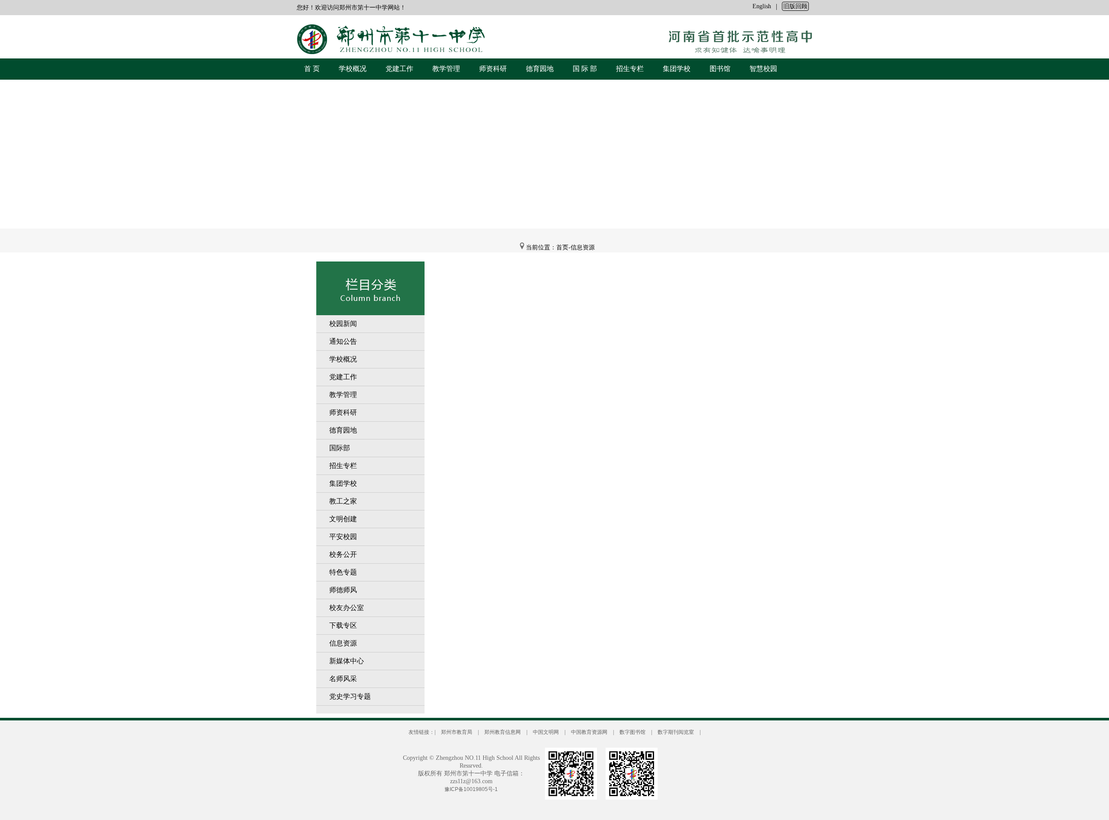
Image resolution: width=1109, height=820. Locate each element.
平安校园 (343, 536)
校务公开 (343, 554)
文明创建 (343, 519)
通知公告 (343, 341)
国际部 (339, 448)
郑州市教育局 (456, 732)
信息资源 (343, 643)
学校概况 (352, 68)
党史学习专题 (350, 696)
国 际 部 (585, 68)
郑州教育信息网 (502, 732)
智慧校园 (763, 68)
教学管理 (446, 68)
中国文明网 (546, 732)
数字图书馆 (632, 732)
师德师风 (343, 590)
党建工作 (399, 68)
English (761, 6)
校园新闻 (343, 323)
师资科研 (493, 68)
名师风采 (343, 678)
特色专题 (343, 572)
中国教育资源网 (589, 732)
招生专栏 (630, 68)
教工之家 (343, 501)
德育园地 (540, 68)
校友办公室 (346, 607)
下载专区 (343, 625)
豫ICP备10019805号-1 (471, 789)
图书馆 (720, 68)
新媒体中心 (346, 661)
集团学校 (677, 68)
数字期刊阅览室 (676, 732)
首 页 (312, 68)
